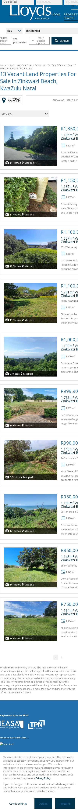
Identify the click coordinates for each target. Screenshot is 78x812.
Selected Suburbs (9, 68)
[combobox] (22, 114)
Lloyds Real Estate (24, 65)
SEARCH (64, 40)
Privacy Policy (43, 778)
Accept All (65, 803)
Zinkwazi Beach (66, 65)
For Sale (52, 65)
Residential (40, 65)
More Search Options (40, 40)
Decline (43, 803)
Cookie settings (18, 803)
